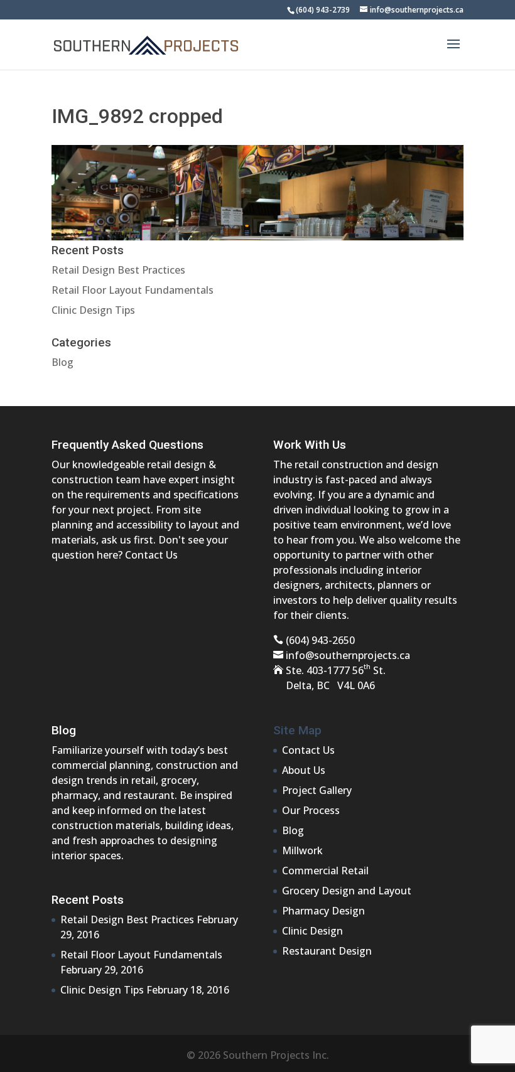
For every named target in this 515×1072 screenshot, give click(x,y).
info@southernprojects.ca (348, 655)
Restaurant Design (327, 951)
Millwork (302, 850)
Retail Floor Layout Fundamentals (133, 290)
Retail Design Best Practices (118, 270)
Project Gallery (317, 790)
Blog (62, 362)
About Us (303, 770)
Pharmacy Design (323, 911)
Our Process (311, 810)
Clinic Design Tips (93, 310)
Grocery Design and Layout (346, 891)
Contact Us (151, 555)
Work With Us (309, 444)
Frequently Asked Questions (127, 444)
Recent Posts (88, 899)
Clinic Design (312, 931)
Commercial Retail (325, 870)
